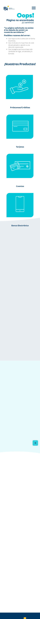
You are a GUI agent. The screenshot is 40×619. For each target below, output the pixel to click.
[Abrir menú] (33, 8)
